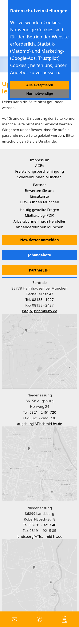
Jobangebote (39, 255)
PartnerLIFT (39, 270)
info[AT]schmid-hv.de (39, 310)
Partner (39, 184)
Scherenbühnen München (39, 176)
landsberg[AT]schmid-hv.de (39, 536)
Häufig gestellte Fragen (39, 209)
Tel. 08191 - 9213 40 (39, 524)
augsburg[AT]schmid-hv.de (39, 423)
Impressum (39, 159)
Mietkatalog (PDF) (39, 215)
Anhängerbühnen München (39, 226)
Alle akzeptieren (39, 85)
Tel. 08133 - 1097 (39, 299)
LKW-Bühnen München (39, 201)
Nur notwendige (39, 94)
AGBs (39, 165)
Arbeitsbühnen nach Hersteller (39, 221)
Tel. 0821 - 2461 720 (39, 412)
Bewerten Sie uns (39, 190)
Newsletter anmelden (39, 239)
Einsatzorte (39, 196)
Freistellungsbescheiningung (39, 171)
